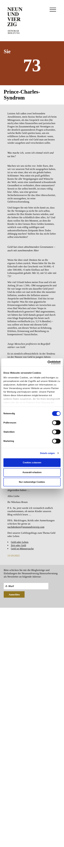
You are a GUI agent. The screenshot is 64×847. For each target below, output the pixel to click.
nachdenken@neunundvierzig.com (25, 527)
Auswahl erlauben (32, 472)
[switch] (56, 422)
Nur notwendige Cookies (32, 482)
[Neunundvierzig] (14, 20)
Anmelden (14, 594)
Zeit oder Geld (18, 545)
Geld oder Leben (19, 542)
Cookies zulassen (32, 462)
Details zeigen (47, 453)
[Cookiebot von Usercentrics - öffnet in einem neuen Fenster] (48, 362)
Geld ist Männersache (22, 548)
